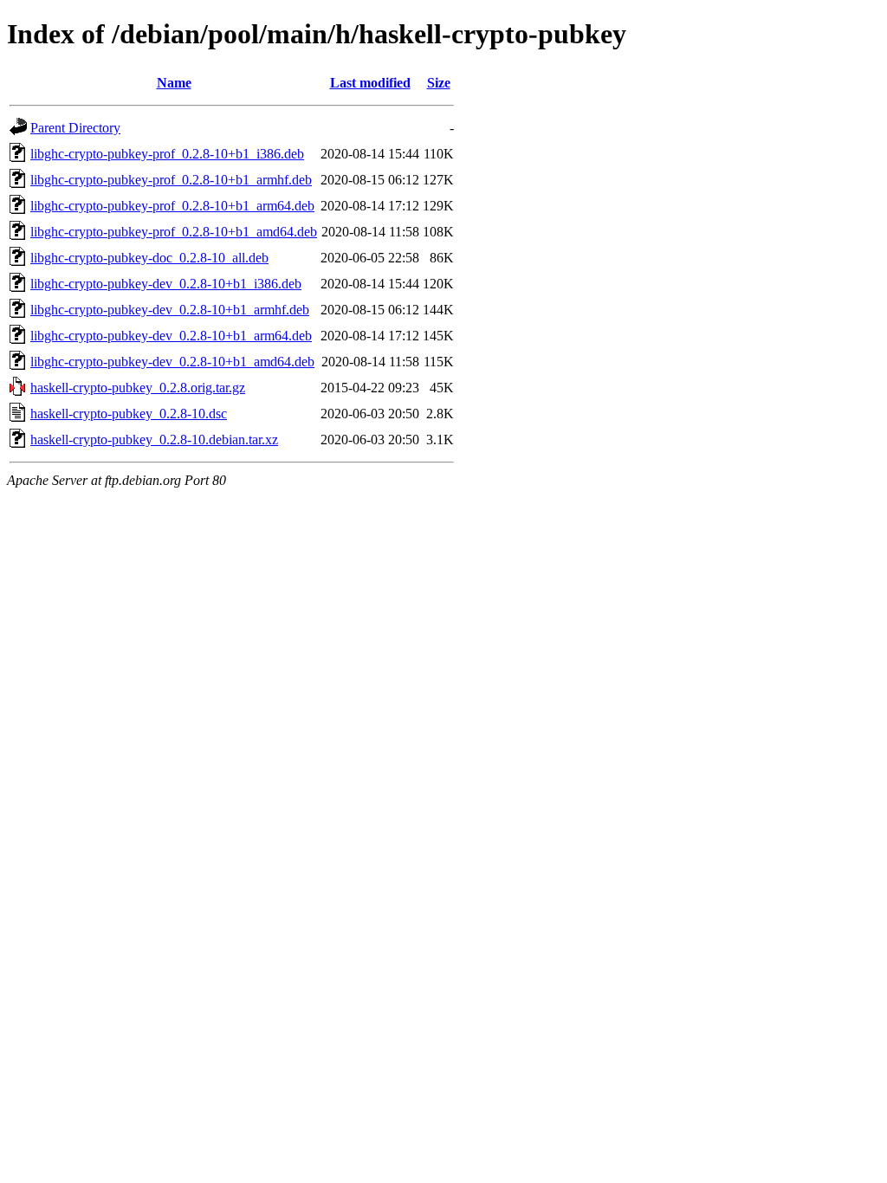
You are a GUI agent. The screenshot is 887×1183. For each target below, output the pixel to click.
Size (438, 82)
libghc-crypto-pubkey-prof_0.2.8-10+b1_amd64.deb (173, 231)
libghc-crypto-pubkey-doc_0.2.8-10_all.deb (149, 257)
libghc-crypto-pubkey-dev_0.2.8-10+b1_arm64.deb (171, 335)
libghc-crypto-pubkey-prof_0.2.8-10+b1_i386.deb (167, 153)
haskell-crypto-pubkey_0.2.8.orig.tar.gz (137, 387)
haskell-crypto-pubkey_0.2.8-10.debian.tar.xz (154, 439)
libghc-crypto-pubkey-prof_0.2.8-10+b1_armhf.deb (171, 179)
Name (174, 82)
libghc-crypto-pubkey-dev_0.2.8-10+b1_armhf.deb (169, 309)
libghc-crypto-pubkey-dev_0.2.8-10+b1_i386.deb (165, 283)
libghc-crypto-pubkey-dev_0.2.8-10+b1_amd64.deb (172, 361)
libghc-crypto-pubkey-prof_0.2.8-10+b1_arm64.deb (172, 205)
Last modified (370, 82)
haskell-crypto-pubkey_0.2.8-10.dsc (128, 413)
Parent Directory (75, 127)
